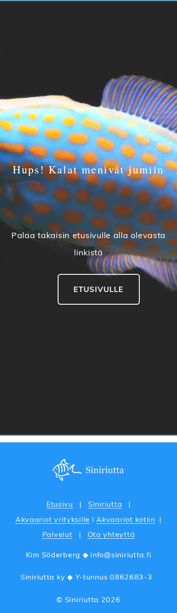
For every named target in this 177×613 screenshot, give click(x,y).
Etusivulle (98, 289)
